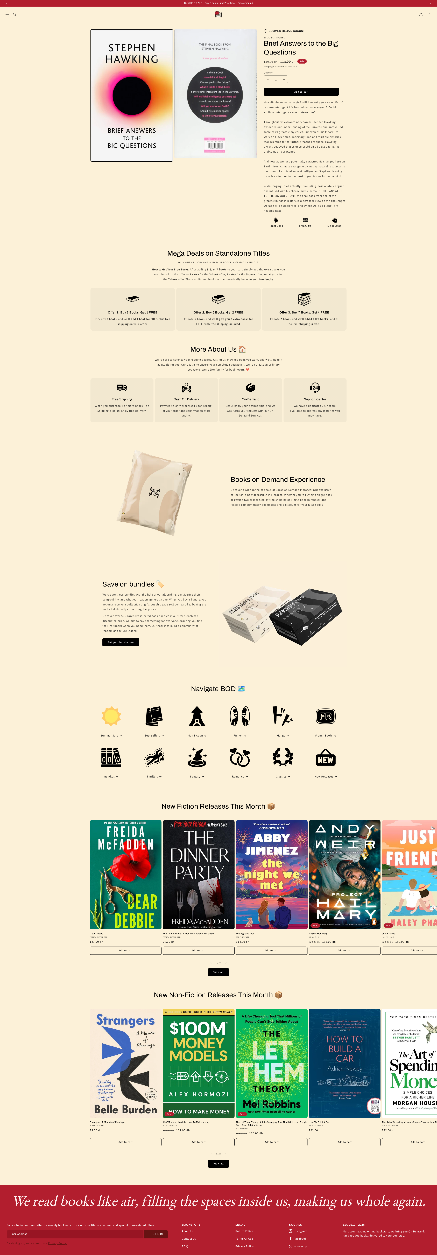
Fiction (238, 735)
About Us (188, 1231)
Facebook (300, 1238)
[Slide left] (211, 962)
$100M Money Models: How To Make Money (186, 1122)
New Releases (324, 776)
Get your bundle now (121, 642)
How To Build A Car (319, 1122)
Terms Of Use (244, 1238)
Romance (238, 776)
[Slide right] (226, 962)
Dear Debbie (96, 933)
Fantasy (195, 776)
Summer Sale (109, 735)
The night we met (245, 933)
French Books (324, 735)
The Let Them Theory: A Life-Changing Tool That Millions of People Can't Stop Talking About (271, 1123)
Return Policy (244, 1231)
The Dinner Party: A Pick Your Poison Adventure (189, 933)
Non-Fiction (195, 735)
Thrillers (152, 776)
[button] (7, 14)
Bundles (109, 776)
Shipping (268, 66)
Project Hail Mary (318, 933)
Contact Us (189, 1238)
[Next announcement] (430, 3)
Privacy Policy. (57, 1243)
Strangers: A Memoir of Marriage (107, 1122)
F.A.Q (185, 1246)
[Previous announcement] (6, 3)
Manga (281, 735)
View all (218, 972)
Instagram (300, 1231)
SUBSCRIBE (156, 1234)
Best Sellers (152, 735)
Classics (281, 776)
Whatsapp (300, 1246)
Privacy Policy (244, 1246)
